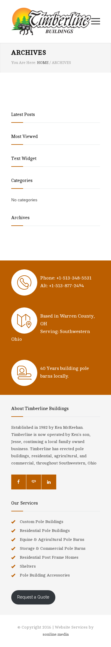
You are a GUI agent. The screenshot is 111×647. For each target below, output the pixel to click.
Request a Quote (33, 597)
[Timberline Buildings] (51, 21)
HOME (43, 63)
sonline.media (56, 634)
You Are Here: (23, 63)
